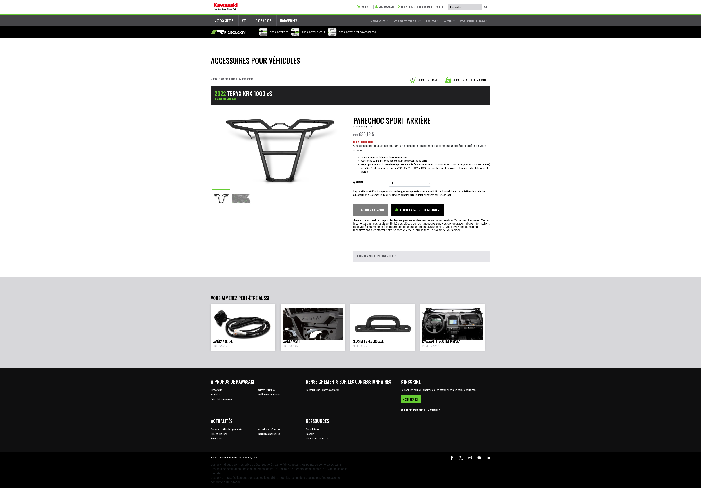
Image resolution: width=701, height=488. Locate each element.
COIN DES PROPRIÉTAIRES (406, 20)
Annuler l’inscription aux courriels (420, 410)
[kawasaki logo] (226, 7)
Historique (216, 390)
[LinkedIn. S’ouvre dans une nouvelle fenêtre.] (488, 458)
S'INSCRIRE (411, 399)
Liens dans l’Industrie (317, 438)
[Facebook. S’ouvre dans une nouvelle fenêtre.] (452, 458)
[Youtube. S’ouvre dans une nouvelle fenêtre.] (479, 458)
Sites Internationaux (221, 399)
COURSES (448, 20)
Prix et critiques (219, 433)
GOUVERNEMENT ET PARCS (473, 20)
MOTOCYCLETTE (223, 21)
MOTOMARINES (289, 21)
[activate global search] (485, 7)
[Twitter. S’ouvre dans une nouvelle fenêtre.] (461, 458)
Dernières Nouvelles (269, 433)
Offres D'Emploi (266, 390)
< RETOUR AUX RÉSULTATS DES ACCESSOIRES (232, 79)
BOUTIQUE (431, 20)
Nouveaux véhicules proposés (226, 429)
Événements (217, 438)
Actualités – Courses (269, 429)
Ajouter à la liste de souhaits (419, 210)
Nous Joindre (312, 429)
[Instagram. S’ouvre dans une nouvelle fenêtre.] (470, 458)
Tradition (215, 394)
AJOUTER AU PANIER (372, 210)
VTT (244, 21)
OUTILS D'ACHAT (379, 20)
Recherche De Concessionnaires (323, 390)
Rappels (310, 433)
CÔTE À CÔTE (263, 21)
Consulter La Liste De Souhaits (469, 80)
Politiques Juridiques (269, 394)
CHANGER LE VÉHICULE (225, 99)
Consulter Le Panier (425, 80)
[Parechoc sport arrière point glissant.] (221, 199)
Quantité (358, 182)
